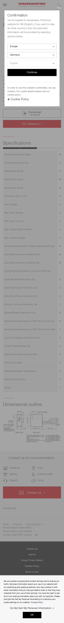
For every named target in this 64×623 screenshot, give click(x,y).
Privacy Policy (37, 602)
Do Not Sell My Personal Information (30, 608)
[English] (32, 63)
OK (32, 615)
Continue (32, 72)
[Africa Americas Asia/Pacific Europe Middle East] (32, 47)
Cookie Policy (20, 99)
